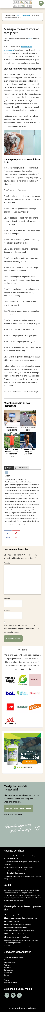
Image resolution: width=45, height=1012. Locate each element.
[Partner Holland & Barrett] (22, 707)
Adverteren (7, 967)
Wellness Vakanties (10, 983)
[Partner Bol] (10, 693)
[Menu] (41, 3)
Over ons (7, 957)
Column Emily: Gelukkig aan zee (16, 873)
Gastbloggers (8, 970)
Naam (7, 599)
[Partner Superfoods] (35, 707)
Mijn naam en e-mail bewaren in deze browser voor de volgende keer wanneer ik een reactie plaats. (21, 628)
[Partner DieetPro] (35, 693)
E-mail (7, 610)
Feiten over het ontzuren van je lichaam (18, 924)
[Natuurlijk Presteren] (22, 769)
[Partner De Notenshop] (10, 679)
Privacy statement (10, 962)
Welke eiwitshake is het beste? (15, 934)
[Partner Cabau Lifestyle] (35, 679)
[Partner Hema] (10, 707)
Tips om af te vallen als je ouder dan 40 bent (19, 930)
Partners (7, 965)
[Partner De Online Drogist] (22, 693)
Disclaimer (7, 960)
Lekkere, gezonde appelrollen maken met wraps (21, 918)
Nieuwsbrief (8, 972)
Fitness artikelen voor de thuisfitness (17, 937)
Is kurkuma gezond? (12, 915)
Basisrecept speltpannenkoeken (16, 927)
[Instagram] (6, 473)
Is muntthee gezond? (12, 921)
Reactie (7, 563)
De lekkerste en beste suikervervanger (18, 946)
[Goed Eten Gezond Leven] (22, 4)
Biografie (9, 468)
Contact (6, 975)
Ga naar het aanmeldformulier (18, 808)
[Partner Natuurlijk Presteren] (22, 679)
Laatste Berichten (22, 468)
